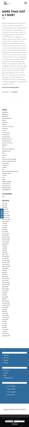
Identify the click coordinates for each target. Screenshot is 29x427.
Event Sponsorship (6, 141)
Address (4, 120)
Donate (6, 373)
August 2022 (5, 268)
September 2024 (6, 219)
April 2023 (4, 252)
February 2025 (5, 211)
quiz (3, 169)
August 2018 (5, 307)
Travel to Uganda (11, 392)
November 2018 (6, 305)
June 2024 (4, 225)
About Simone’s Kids (7, 118)
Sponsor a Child (11, 389)
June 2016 (4, 331)
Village (3, 179)
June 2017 (4, 323)
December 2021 (6, 282)
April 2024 (4, 229)
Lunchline (4, 155)
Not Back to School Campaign (9, 159)
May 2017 (4, 325)
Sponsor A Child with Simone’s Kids (10, 171)
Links (3, 153)
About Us (6, 355)
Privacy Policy (5, 165)
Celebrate (4, 124)
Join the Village (11, 386)
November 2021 (6, 285)
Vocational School (6, 183)
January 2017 (5, 329)
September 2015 (6, 336)
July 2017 (4, 321)
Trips (3, 177)
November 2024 (6, 215)
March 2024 (5, 231)
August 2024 (5, 221)
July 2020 (4, 293)
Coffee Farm (5, 128)
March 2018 (5, 313)
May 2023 (4, 250)
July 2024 (4, 223)
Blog (5, 375)
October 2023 (5, 242)
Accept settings (9, 421)
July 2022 (4, 270)
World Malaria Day (6, 188)
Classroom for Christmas (7, 126)
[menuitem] (21, 3)
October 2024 (5, 217)
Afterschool (5, 122)
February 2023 (5, 256)
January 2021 (5, 291)
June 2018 (4, 309)
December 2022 (6, 260)
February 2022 (5, 278)
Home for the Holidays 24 (8, 149)
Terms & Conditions (6, 173)
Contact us (6, 370)
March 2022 (5, 276)
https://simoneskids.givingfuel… (10, 87)
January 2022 (5, 280)
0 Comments (14, 92)
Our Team (6, 358)
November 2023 (6, 240)
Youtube (6, 363)
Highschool (4, 145)
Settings (15, 424)
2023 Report (5, 112)
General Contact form (7, 143)
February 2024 (5, 234)
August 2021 (5, 287)
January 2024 (5, 236)
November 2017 (6, 317)
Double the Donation (7, 139)
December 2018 (6, 303)
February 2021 (5, 289)
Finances (6, 360)
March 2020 (5, 297)
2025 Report (5, 116)
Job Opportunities (6, 151)
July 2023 (4, 246)
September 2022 (6, 266)
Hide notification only (19, 421)
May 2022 (4, 272)
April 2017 (4, 327)
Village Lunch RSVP (6, 181)
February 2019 (5, 301)
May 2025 (4, 205)
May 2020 (4, 295)
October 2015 (5, 333)
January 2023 (5, 258)
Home (3, 147)
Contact (4, 130)
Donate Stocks (5, 135)
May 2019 (4, 299)
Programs (4, 167)
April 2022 (4, 274)
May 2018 (4, 311)
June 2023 (4, 248)
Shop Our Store (11, 395)
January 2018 (5, 315)
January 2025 (5, 213)
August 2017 (5, 319)
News (3, 18)
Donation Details (6, 137)
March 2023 (5, 254)
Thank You (4, 175)
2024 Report (5, 114)
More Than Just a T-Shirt (13, 13)
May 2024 (4, 227)
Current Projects (6, 132)
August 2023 (5, 244)
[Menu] (25, 3)
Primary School (5, 163)
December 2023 (6, 238)
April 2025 (4, 207)
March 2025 (5, 209)
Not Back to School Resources (9, 161)
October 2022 (5, 264)
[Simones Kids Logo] (12, 3)
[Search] (21, 3)
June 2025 (4, 203)
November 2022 (6, 262)
